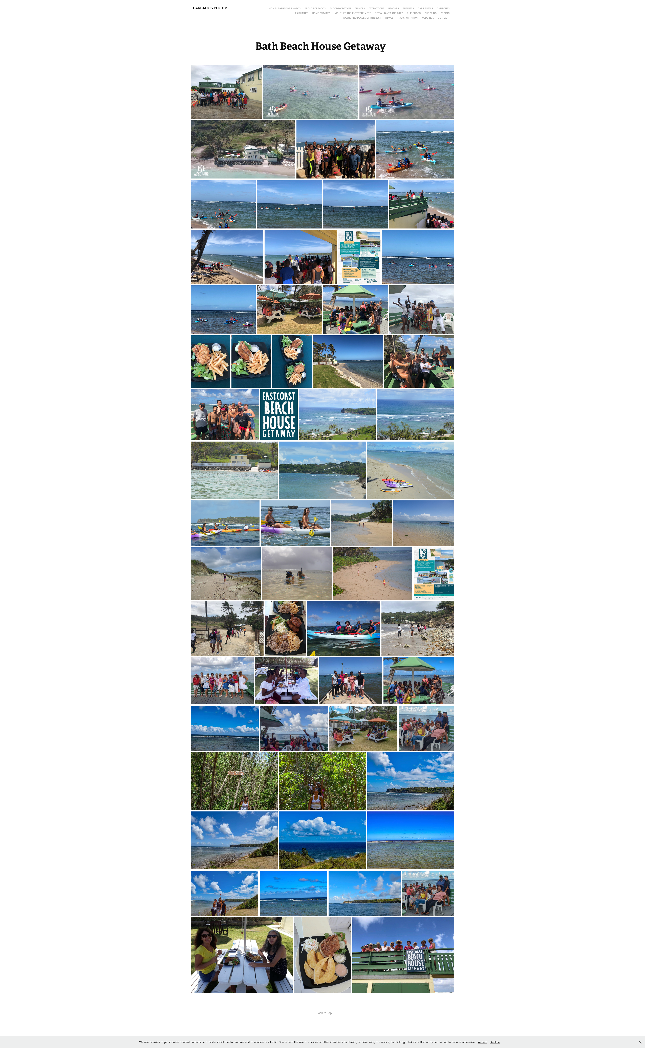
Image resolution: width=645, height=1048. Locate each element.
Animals (360, 8)
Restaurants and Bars (389, 13)
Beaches (393, 8)
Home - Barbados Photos (284, 8)
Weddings (428, 17)
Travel (389, 17)
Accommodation (340, 8)
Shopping (431, 13)
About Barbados (315, 8)
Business (408, 8)
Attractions (376, 8)
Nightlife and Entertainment (352, 13)
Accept (482, 1042)
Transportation (407, 17)
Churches (443, 8)
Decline (495, 1042)
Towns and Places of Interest (362, 17)
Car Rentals (425, 8)
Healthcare (300, 13)
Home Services (321, 13)
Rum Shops (414, 13)
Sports (445, 13)
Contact (443, 17)
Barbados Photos (210, 8)
